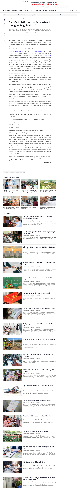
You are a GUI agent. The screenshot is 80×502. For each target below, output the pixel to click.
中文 (51, 6)
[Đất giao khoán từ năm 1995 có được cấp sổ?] (12, 298)
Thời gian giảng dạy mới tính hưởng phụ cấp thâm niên (38, 324)
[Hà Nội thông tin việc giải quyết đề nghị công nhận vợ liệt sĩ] (12, 375)
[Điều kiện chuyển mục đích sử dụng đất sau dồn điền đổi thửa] (48, 184)
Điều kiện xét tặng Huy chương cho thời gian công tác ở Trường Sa (39, 232)
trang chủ (7, 10)
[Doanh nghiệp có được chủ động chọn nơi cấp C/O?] (12, 406)
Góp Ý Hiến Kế (52, 10)
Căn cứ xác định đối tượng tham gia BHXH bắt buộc (39, 308)
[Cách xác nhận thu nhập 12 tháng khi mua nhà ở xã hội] (48, 201)
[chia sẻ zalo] (4, 23)
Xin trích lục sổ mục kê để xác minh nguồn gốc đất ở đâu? (39, 447)
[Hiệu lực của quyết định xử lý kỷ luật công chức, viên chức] (12, 267)
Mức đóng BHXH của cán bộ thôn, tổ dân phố (37, 416)
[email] (60, 15)
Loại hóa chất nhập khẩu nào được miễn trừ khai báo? (38, 278)
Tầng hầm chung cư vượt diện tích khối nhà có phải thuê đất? (39, 248)
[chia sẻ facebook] (4, 19)
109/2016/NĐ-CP (39, 51)
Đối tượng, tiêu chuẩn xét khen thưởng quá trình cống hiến (38, 355)
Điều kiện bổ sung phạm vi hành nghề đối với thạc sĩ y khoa (10, 191)
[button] (32, 15)
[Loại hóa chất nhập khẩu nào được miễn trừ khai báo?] (12, 283)
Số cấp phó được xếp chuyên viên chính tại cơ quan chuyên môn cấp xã (29, 192)
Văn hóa (26, 10)
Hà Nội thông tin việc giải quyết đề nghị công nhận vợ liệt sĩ (39, 370)
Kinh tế (20, 10)
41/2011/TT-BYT (14, 61)
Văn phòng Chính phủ (54, 14)
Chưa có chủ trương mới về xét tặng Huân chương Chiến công (11, 208)
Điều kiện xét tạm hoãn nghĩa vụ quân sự (35, 431)
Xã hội (32, 10)
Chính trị (14, 10)
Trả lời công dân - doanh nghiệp (16, 18)
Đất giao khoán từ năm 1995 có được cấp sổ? (36, 293)
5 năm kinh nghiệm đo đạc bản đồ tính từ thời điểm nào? (39, 340)
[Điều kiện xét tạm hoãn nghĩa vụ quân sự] (12, 436)
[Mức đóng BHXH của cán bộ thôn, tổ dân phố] (12, 421)
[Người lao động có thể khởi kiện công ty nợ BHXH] (29, 201)
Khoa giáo (38, 10)
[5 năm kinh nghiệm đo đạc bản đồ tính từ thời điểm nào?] (12, 344)
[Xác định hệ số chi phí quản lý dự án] (12, 467)
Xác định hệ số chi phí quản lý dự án (34, 462)
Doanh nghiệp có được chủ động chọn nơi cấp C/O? (39, 400)
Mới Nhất (72, 10)
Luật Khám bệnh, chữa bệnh (20, 51)
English (47, 6)
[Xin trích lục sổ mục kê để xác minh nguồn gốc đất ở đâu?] (12, 452)
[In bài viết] (4, 33)
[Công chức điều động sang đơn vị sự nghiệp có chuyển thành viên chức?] (12, 221)
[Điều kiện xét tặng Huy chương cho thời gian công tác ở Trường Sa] (12, 237)
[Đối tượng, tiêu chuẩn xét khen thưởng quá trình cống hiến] (12, 360)
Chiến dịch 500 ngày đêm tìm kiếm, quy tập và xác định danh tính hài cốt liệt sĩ (18, 14)
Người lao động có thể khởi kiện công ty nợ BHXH (28, 208)
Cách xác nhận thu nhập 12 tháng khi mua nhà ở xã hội (47, 208)
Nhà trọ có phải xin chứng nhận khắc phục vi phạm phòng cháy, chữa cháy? (39, 478)
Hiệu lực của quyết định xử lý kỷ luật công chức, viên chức (39, 263)
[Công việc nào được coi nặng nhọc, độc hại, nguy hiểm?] (12, 390)
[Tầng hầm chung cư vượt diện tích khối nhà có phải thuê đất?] (12, 252)
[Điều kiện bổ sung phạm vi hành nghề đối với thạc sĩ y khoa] (11, 184)
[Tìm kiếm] (76, 11)
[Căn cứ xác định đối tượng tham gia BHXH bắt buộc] (12, 313)
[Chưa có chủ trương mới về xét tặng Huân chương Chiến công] (11, 201)
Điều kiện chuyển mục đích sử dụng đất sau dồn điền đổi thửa (48, 191)
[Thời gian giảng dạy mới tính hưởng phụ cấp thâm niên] (12, 329)
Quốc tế (45, 10)
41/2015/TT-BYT (23, 64)
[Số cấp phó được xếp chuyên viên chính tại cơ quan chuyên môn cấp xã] (29, 184)
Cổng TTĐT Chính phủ (42, 14)
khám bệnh (6, 172)
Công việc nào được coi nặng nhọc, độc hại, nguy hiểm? (38, 386)
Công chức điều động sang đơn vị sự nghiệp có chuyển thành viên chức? (37, 217)
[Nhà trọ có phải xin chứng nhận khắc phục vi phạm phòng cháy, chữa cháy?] (12, 482)
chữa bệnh (12, 172)
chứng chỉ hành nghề (20, 172)
